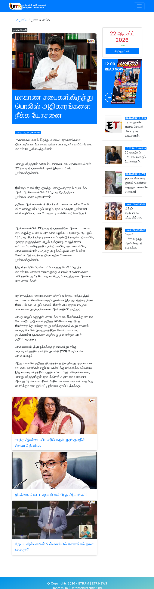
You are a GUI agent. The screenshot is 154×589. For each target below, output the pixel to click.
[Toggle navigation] (139, 6)
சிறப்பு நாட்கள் (122, 51)
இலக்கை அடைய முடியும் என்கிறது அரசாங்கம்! (51, 494)
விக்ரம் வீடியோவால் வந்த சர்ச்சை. (133, 213)
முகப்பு (22, 20)
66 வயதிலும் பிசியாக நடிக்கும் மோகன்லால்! (135, 156)
